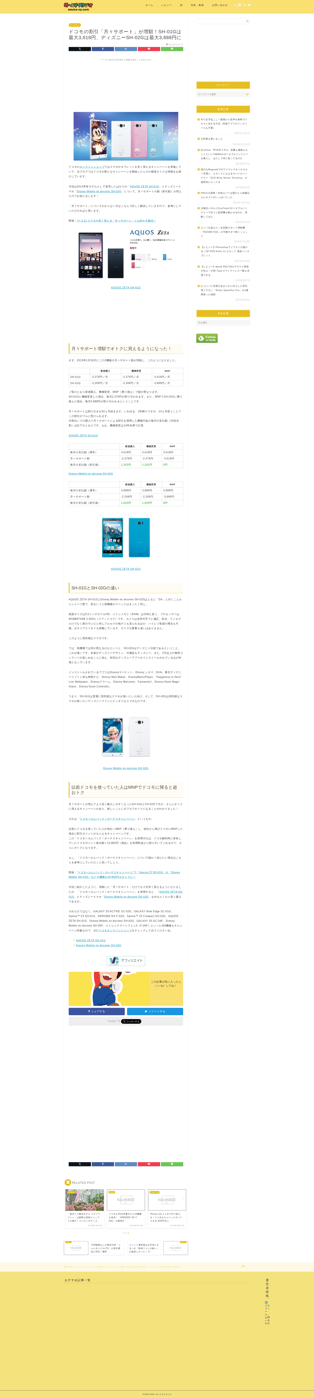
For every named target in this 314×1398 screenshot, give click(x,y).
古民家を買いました (212, 139)
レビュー (166, 5)
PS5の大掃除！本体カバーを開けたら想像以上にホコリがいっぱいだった (225, 195)
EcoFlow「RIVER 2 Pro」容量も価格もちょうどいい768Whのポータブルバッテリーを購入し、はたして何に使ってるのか (224, 154)
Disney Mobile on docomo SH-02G (99, 191)
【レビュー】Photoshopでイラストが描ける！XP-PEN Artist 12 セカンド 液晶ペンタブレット (225, 251)
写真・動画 (197, 5)
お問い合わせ (220, 5)
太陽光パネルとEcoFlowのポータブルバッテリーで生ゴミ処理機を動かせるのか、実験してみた (224, 212)
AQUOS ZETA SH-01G (144, 186)
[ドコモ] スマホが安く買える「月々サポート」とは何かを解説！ (116, 220)
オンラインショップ (92, 166)
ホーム (149, 5)
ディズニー (74, 25)
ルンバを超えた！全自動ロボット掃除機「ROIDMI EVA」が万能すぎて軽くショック (224, 232)
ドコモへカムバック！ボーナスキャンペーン (107, 818)
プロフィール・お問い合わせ (267, 1314)
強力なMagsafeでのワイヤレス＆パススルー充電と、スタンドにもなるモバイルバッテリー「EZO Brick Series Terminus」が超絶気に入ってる (224, 175)
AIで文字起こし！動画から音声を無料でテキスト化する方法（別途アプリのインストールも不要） (224, 123)
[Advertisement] (126, 84)
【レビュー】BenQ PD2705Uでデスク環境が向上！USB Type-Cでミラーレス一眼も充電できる (225, 270)
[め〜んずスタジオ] (78, 11)
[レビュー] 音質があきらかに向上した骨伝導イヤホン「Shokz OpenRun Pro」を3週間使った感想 (224, 290)
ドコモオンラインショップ (115, 930)
